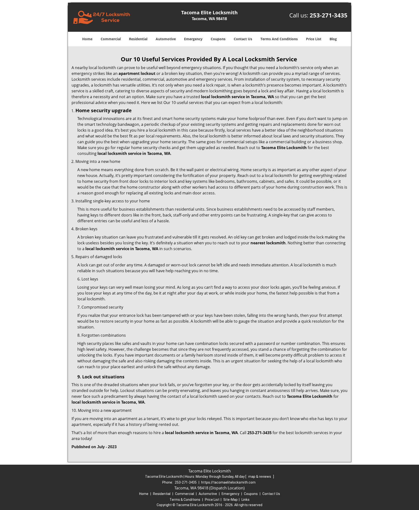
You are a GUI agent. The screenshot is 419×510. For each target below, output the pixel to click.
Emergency (193, 39)
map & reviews (260, 476)
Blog (333, 39)
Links (246, 500)
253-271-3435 (328, 15)
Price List (313, 39)
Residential (138, 39)
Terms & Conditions (184, 500)
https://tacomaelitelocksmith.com (228, 482)
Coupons (218, 39)
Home (87, 39)
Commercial (111, 39)
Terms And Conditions (279, 39)
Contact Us (243, 39)
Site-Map (230, 500)
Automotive (166, 39)
